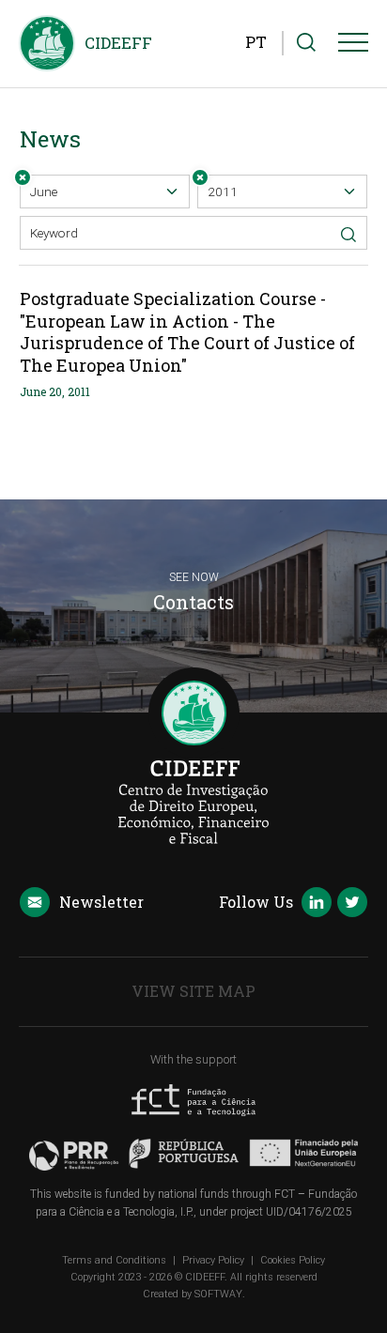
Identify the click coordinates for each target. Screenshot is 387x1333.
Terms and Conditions (114, 1260)
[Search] (306, 43)
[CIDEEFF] (47, 43)
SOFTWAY (218, 1294)
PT (256, 42)
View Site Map (193, 991)
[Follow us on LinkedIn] (317, 904)
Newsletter (101, 902)
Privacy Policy (213, 1260)
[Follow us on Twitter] (352, 904)
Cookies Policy (292, 1260)
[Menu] (353, 46)
